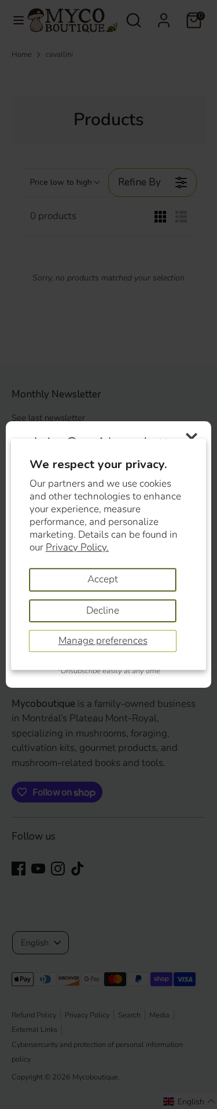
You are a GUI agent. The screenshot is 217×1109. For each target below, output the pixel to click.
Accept (102, 579)
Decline (102, 610)
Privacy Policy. (77, 547)
